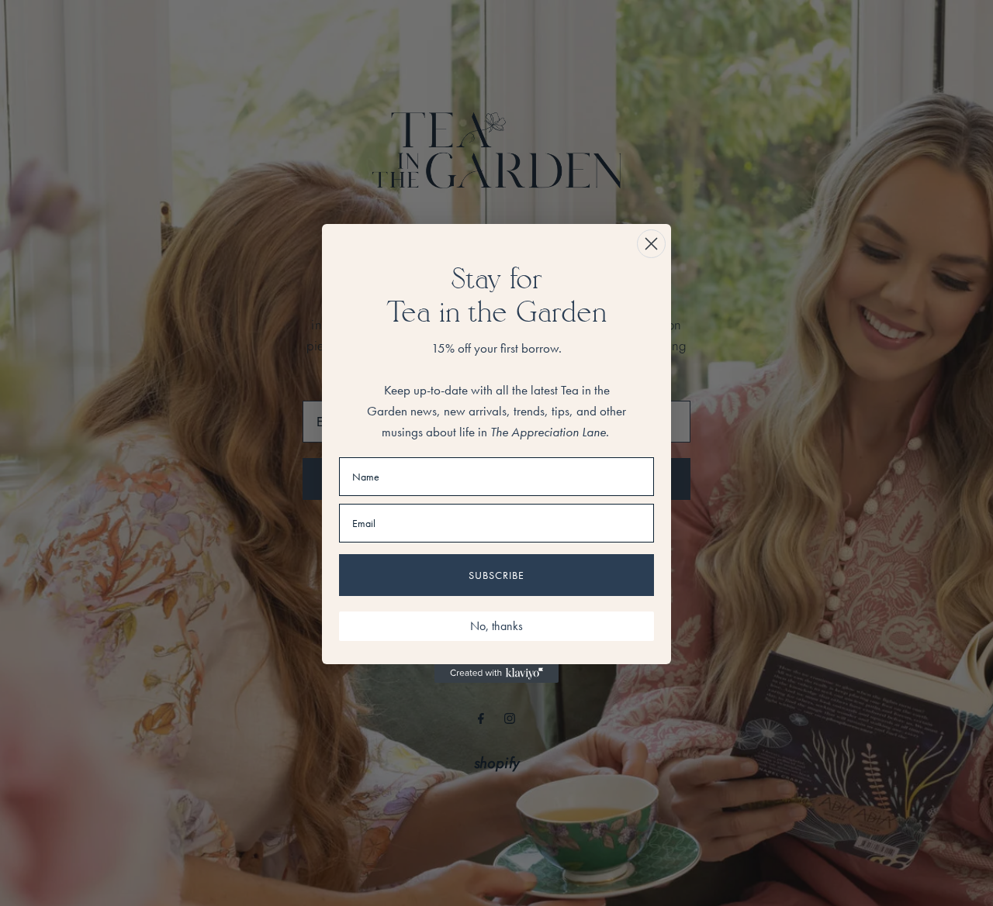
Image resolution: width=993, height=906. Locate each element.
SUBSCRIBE (496, 575)
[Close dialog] (651, 243)
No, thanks (496, 626)
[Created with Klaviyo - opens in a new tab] (496, 673)
